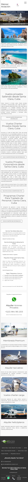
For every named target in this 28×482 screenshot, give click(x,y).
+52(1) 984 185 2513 (14, 311)
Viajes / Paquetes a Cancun (14, 273)
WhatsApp (8, 476)
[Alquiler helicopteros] (14, 411)
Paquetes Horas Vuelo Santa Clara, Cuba (14, 258)
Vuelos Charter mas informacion (12, 221)
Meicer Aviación (5, 5)
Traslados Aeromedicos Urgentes (10, 254)
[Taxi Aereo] (14, 357)
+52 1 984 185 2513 (7, 461)
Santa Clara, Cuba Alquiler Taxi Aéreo (11, 447)
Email (19, 476)
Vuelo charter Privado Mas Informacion (14, 157)
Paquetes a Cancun (15, 453)
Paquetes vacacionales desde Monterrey (13, 277)
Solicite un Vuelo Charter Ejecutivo (12, 190)
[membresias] (14, 330)
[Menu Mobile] (25, 3)
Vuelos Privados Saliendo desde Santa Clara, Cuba (14, 19)
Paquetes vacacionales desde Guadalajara (13, 275)
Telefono (13, 475)
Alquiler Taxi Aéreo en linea (8, 238)
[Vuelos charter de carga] (14, 384)
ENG (17, 5)
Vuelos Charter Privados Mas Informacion (14, 118)
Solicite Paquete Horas (8, 270)
